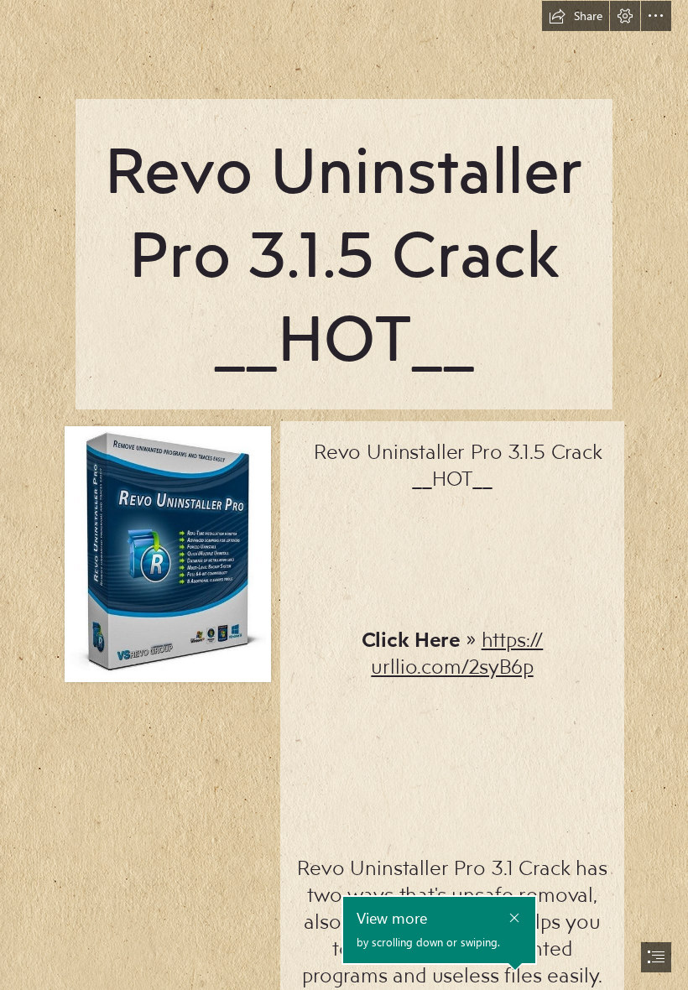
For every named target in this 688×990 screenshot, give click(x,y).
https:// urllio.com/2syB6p (457, 652)
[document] (344, 495)
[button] (575, 16)
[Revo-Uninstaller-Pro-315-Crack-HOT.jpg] (167, 553)
